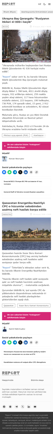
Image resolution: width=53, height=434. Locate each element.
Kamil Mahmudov (17, 329)
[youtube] (35, 407)
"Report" (6, 267)
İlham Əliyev (9, 12)
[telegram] (15, 172)
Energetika (7, 214)
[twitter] (20, 172)
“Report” (6, 76)
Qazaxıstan (9, 305)
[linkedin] (26, 172)
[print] (31, 172)
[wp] (9, 172)
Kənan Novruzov (16, 159)
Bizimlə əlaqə (37, 380)
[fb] (4, 172)
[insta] (10, 407)
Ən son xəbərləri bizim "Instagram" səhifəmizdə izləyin (23, 145)
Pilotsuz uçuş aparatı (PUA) (16, 135)
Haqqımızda (7, 380)
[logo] (8, 4)
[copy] (36, 172)
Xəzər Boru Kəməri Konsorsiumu (34, 305)
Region (5, 27)
